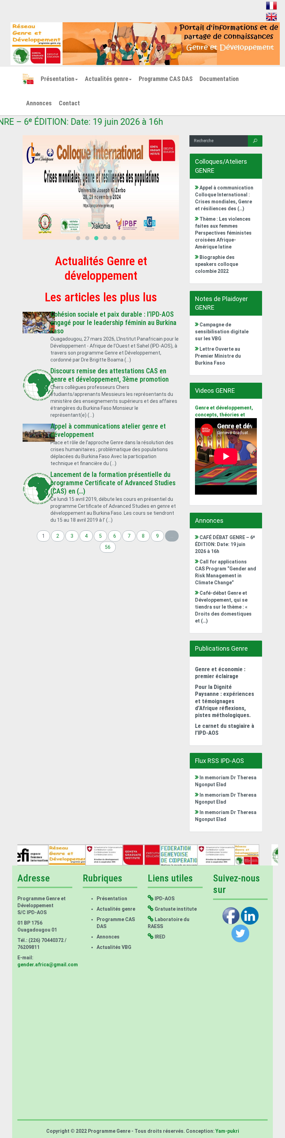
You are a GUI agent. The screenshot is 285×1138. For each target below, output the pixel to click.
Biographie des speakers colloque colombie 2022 (216, 264)
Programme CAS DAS (166, 78)
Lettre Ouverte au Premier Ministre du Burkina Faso (218, 356)
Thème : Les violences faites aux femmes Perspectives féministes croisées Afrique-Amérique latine (223, 233)
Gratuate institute (175, 909)
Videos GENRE (215, 390)
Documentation (219, 78)
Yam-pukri (226, 1131)
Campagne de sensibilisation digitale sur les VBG (222, 331)
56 (108, 547)
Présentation (57, 78)
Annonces (39, 103)
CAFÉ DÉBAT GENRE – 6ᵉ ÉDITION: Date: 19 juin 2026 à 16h (225, 544)
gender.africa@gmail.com (47, 964)
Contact (69, 103)
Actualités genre (106, 78)
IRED (159, 937)
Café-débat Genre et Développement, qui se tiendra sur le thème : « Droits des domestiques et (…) (223, 607)
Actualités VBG (114, 947)
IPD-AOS (164, 898)
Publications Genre (221, 648)
